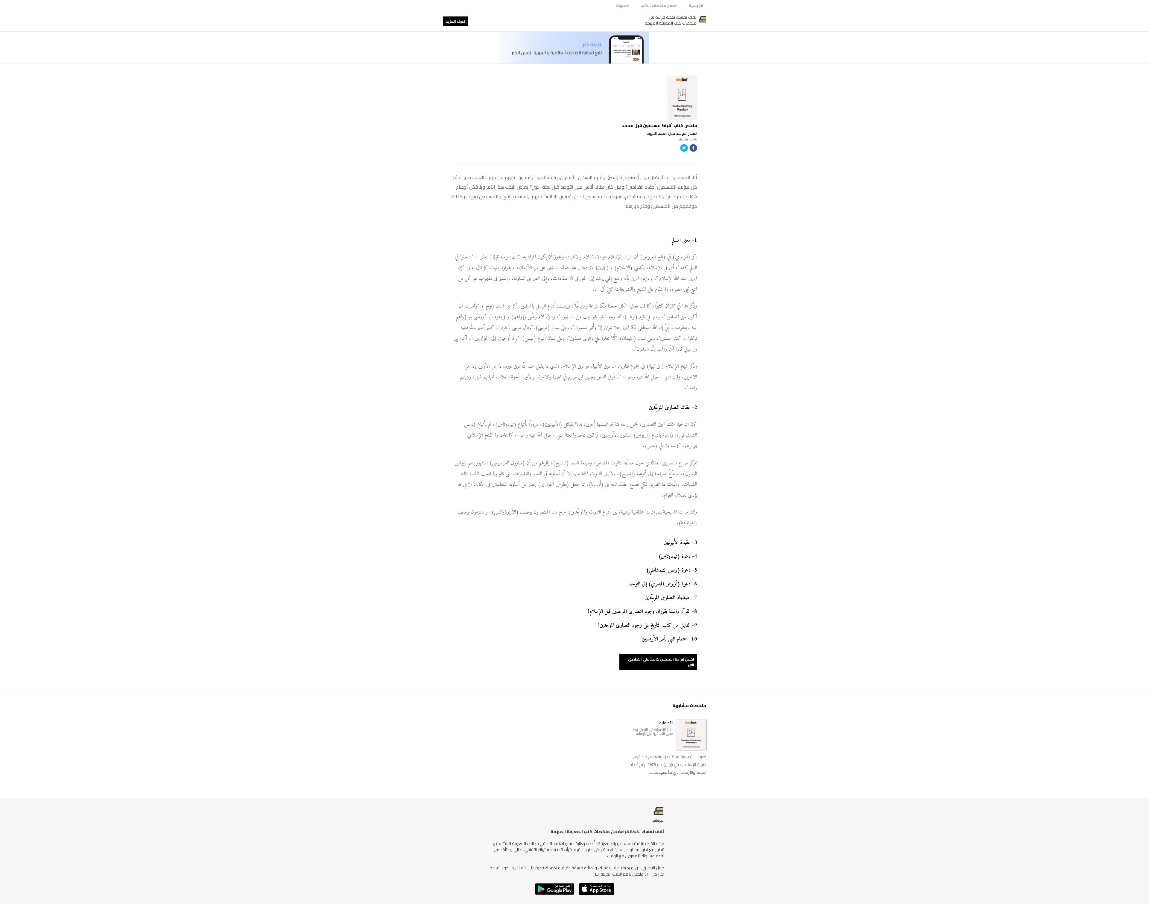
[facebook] (693, 149)
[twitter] (684, 149)
